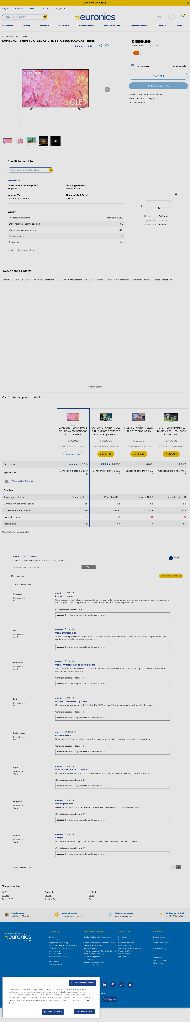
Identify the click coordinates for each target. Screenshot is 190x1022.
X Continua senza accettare (82, 983)
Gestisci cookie (55, 1012)
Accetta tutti (86, 1011)
